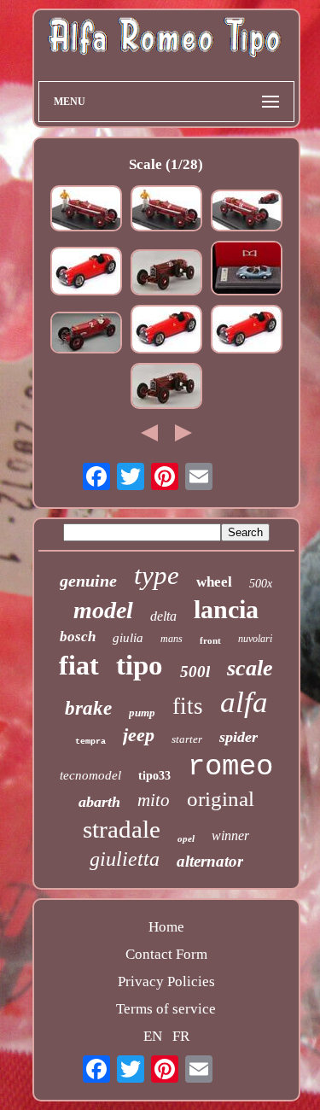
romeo (230, 767)
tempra (90, 741)
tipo (139, 665)
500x (260, 583)
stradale (121, 829)
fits (187, 706)
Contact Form (166, 954)
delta (163, 616)
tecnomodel (90, 775)
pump (142, 712)
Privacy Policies (166, 981)
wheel (214, 582)
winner (230, 835)
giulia (128, 638)
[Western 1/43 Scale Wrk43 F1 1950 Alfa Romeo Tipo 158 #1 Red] (86, 273)
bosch (78, 636)
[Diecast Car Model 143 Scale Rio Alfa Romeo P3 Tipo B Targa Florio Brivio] (166, 274)
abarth (99, 801)
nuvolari (255, 639)
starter (187, 739)
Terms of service (166, 1009)
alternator (210, 861)
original (220, 798)
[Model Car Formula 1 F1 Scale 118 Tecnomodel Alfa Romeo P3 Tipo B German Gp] (86, 334)
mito (153, 800)
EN (152, 1036)
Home (166, 927)
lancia (226, 609)
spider (238, 736)
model (103, 610)
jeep (138, 734)
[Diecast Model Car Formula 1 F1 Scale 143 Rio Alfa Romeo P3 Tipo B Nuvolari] (86, 210)
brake (88, 708)
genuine (88, 580)
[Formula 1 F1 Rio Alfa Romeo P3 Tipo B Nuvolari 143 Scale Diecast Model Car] (246, 212)
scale (250, 668)
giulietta (125, 859)
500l (195, 672)
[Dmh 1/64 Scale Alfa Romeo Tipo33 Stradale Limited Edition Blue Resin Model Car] (246, 270)
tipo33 (154, 775)
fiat (79, 665)
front (210, 640)
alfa (244, 702)
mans (171, 639)
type (156, 575)
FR (180, 1036)
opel (186, 838)
